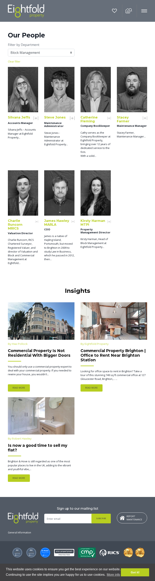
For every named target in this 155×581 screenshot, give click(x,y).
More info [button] (113, 574)
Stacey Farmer (123, 119)
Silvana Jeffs (19, 117)
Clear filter (14, 61)
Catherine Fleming (89, 119)
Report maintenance (134, 518)
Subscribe (101, 518)
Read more (19, 387)
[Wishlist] (115, 10)
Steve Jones (55, 117)
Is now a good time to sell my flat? (37, 447)
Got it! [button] (135, 572)
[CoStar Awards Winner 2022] (140, 553)
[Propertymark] (64, 552)
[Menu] (142, 11)
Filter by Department (23, 45)
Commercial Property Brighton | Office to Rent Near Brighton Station (113, 355)
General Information (19, 532)
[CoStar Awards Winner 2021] (109, 552)
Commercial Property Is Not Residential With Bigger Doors (39, 353)
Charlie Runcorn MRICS (15, 224)
